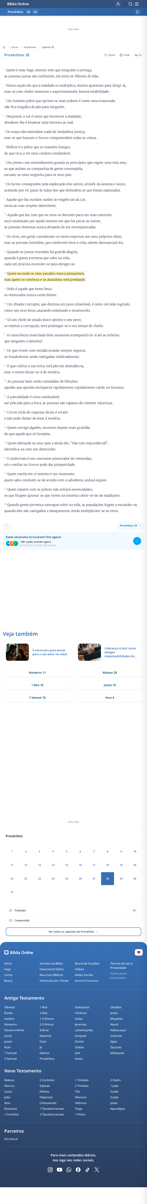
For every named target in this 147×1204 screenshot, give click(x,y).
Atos (7, 1103)
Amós (79, 1059)
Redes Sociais (84, 975)
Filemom (81, 1097)
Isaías (79, 1019)
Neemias (45, 1036)
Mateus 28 (110, 673)
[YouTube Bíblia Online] (59, 1170)
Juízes (8, 1041)
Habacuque (118, 1030)
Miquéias (116, 1019)
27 (94, 878)
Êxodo (8, 1013)
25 (66, 878)
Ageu (113, 1041)
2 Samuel (10, 1059)
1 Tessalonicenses (52, 1109)
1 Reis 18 (37, 685)
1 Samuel (10, 1053)
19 (121, 865)
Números (10, 1024)
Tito (77, 1091)
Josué (8, 1036)
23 (39, 878)
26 (80, 878)
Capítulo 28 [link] (48, 47)
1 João (114, 1086)
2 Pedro (115, 1080)
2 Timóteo (82, 1086)
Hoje (7, 969)
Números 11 (37, 673)
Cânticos (81, 1013)
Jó (41, 1047)
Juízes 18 (110, 685)
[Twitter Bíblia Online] (97, 1170)
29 (121, 878)
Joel (77, 1053)
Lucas (8, 1091)
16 (80, 865)
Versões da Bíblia (51, 963)
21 (12, 878)
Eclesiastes (82, 1007)
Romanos (10, 1109)
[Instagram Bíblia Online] (50, 1170)
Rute (7, 1047)
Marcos (9, 1086)
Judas (114, 1103)
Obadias (116, 1007)
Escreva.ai (11, 1139)
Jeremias (81, 1024)
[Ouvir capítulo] (137, 12)
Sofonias (116, 1036)
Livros (14, 47)
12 (25, 865)
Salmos (44, 1053)
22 (25, 878)
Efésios (44, 1091)
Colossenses (48, 1103)
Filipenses (46, 1097)
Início (8, 963)
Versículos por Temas (54, 981)
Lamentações (84, 1030)
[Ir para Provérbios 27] (7, 525)
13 (39, 865)
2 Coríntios (47, 1080)
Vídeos (79, 969)
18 (107, 865)
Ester (43, 1041)
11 (12, 865)
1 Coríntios (11, 1114)
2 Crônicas (47, 1024)
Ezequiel (80, 1036)
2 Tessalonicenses (52, 1114)
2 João (114, 1091)
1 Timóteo (82, 1080)
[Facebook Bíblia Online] (78, 1170)
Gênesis (9, 1007)
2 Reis (44, 1013)
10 (134, 851)
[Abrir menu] (136, 4)
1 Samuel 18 (37, 698)
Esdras (44, 1030)
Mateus (9, 1080)
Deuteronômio (14, 1030)
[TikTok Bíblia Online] (87, 1170)
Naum (114, 1024)
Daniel (79, 1041)
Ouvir (111, 55)
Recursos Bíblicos (51, 975)
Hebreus (81, 1103)
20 (134, 865)
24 (53, 878)
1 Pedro (80, 1114)
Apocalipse (117, 1109)
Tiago (78, 1109)
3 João (114, 1097)
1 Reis (44, 1007)
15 (66, 865)
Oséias (79, 1047)
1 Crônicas (47, 1019)
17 (94, 865)
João (7, 1097)
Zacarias (116, 1047)
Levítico (9, 1019)
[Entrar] (118, 4)
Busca (8, 981)
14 (53, 865)
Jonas (114, 1013)
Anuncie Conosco (86, 981)
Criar (127, 55)
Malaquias (117, 1053)
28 (28, 12)
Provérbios (30, 47)
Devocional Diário (52, 969)
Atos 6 (109, 698)
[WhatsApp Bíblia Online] (69, 1170)
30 (134, 878)
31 (12, 892)
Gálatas (45, 1086)
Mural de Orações (87, 963)
